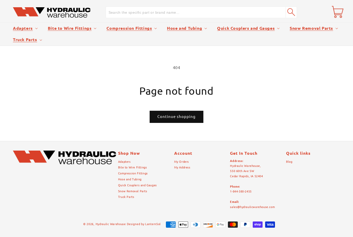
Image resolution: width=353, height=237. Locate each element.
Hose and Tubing (184, 28)
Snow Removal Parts (311, 28)
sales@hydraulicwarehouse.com (252, 207)
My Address (182, 167)
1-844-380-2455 (240, 191)
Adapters (23, 28)
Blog (289, 161)
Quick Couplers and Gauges (246, 28)
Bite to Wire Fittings (70, 28)
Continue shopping (176, 116)
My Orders (181, 161)
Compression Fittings (129, 28)
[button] (25, 28)
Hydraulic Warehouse (111, 224)
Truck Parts (25, 39)
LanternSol (153, 224)
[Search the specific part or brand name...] (291, 12)
